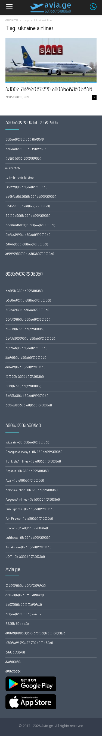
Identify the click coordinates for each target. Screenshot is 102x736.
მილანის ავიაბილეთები (26, 348)
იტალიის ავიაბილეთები (26, 187)
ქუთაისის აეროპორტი (24, 596)
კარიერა (13, 662)
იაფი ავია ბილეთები (23, 159)
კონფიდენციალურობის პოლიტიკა (35, 634)
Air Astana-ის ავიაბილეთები (28, 548)
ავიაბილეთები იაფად (24, 140)
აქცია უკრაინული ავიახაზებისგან (48, 90)
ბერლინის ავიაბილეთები (27, 320)
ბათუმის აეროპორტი (23, 605)
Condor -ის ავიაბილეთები (26, 529)
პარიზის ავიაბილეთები (25, 358)
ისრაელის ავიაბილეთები (27, 235)
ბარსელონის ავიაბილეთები (30, 339)
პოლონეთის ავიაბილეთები (29, 254)
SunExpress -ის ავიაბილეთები (29, 509)
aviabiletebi (12, 168)
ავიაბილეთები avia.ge (23, 615)
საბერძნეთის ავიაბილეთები (30, 226)
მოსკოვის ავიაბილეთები (27, 310)
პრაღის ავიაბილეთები (25, 368)
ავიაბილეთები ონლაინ (26, 149)
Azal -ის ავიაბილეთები (24, 481)
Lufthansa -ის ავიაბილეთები (28, 538)
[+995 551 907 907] (96, 9)
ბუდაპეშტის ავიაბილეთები (28, 406)
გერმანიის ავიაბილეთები (28, 216)
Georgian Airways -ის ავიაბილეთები (34, 452)
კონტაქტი (13, 672)
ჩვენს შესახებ (17, 624)
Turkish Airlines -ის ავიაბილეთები (33, 462)
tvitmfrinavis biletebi (19, 178)
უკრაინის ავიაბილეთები (26, 245)
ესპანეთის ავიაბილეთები (27, 207)
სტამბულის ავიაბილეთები (28, 301)
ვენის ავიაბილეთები (23, 387)
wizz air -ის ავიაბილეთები (27, 443)
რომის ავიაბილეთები (24, 377)
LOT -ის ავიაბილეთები (25, 557)
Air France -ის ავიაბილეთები (29, 519)
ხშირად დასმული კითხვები (29, 643)
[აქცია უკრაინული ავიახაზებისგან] (51, 60)
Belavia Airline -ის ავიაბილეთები (31, 490)
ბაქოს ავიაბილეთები (24, 291)
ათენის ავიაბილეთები (25, 329)
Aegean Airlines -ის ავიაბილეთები (32, 500)
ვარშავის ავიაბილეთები (26, 396)
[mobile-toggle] (9, 7)
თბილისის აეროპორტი (25, 586)
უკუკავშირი (15, 653)
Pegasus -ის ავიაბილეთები (27, 471)
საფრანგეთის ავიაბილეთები (31, 197)
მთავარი (11, 20)
